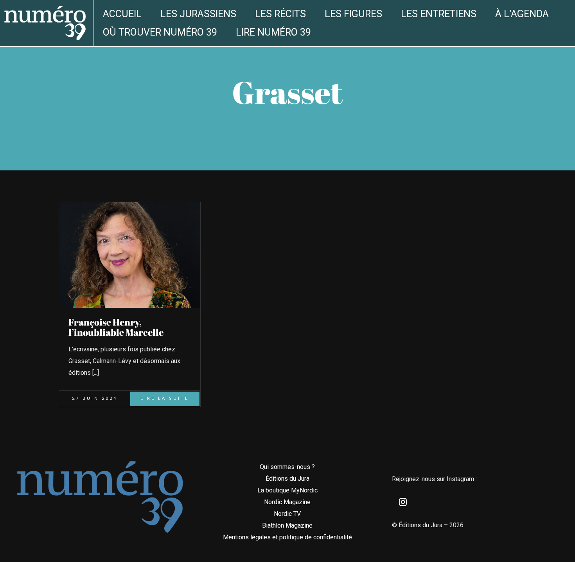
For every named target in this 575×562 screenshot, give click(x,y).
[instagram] (403, 502)
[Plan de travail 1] (44, 9)
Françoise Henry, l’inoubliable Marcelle (116, 327)
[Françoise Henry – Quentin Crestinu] (129, 205)
